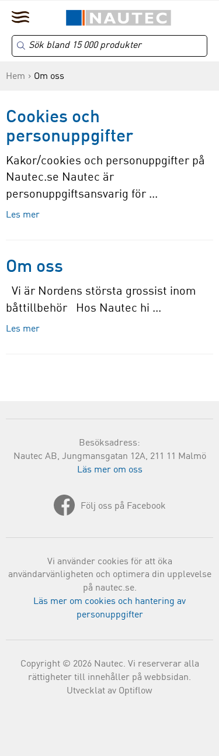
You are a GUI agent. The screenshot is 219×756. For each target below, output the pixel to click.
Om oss (34, 267)
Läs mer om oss (109, 470)
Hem (15, 76)
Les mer (23, 215)
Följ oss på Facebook (123, 506)
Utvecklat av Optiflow (109, 691)
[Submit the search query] (21, 45)
